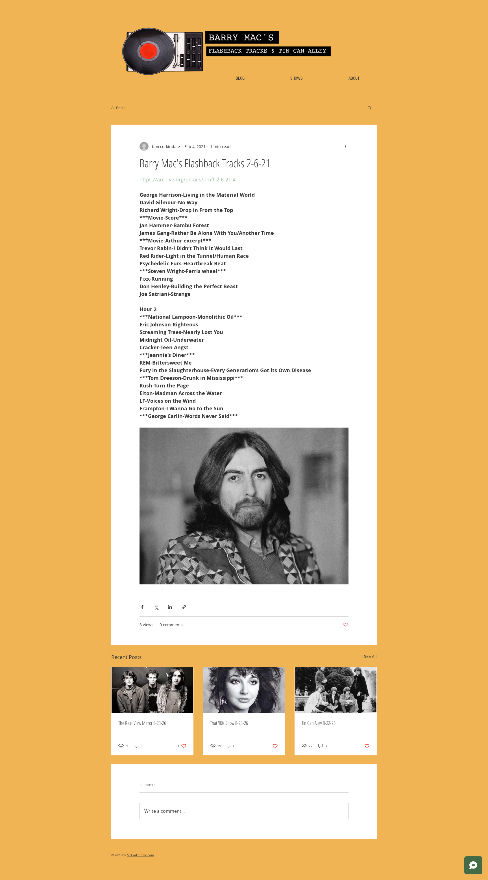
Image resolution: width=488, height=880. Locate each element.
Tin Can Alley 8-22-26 (319, 722)
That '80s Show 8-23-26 (229, 722)
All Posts (118, 107)
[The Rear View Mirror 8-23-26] (152, 690)
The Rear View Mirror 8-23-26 (142, 722)
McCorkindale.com (140, 855)
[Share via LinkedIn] (170, 607)
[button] (369, 107)
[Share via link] (183, 607)
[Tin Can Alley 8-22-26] (335, 690)
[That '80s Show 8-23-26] (244, 690)
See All (370, 656)
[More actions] (345, 146)
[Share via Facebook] (142, 607)
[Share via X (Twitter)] (156, 607)
